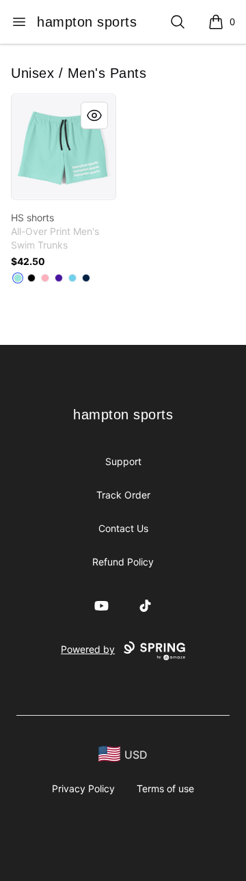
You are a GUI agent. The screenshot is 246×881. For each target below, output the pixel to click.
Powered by (88, 649)
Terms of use (165, 788)
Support (123, 461)
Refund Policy (123, 562)
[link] (63, 146)
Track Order (123, 495)
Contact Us (123, 528)
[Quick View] (94, 115)
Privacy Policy (83, 788)
